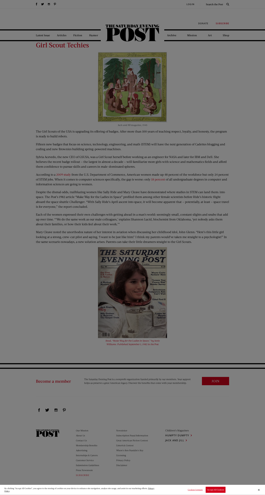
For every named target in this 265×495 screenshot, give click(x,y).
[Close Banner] (259, 490)
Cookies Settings (195, 490)
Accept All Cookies (215, 490)
